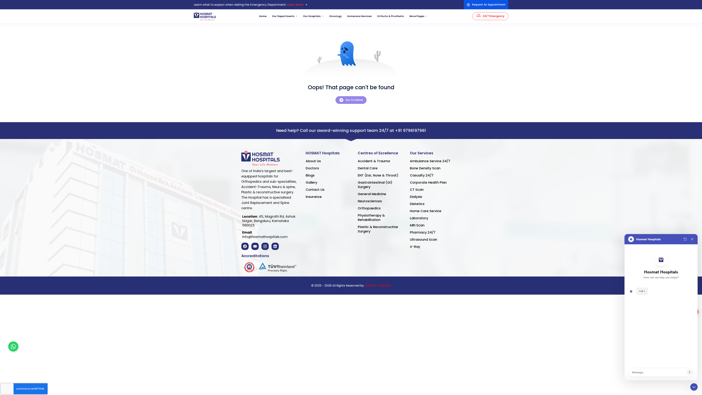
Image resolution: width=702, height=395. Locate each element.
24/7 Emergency (493, 16)
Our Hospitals (311, 16)
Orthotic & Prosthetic (390, 16)
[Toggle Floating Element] (13, 346)
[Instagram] (265, 246)
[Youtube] (255, 246)
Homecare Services (359, 16)
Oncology (335, 16)
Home (263, 16)
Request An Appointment (488, 4)
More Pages (417, 16)
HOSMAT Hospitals (378, 285)
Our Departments (283, 16)
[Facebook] (245, 246)
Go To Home (354, 100)
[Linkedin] (275, 246)
